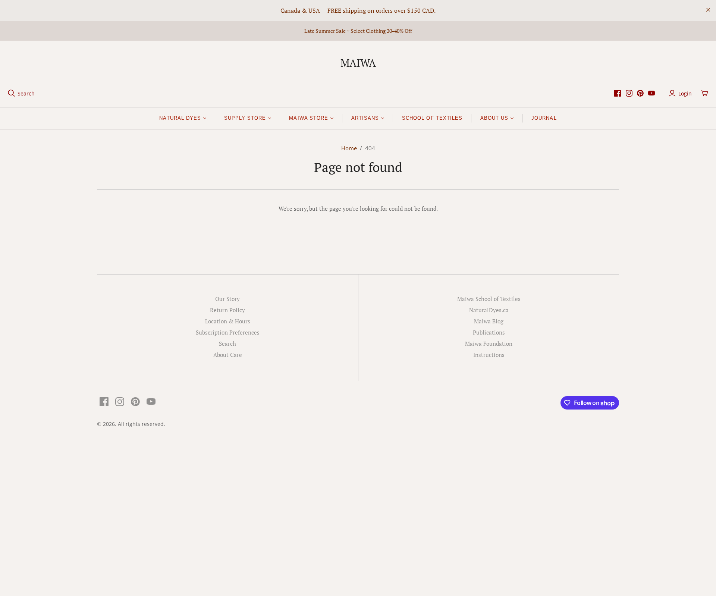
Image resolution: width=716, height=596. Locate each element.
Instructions (489, 354)
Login (685, 93)
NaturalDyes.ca (489, 310)
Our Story (227, 298)
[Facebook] (617, 93)
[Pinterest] (640, 93)
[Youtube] (651, 93)
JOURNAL (543, 118)
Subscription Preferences (228, 332)
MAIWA (358, 63)
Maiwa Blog (488, 321)
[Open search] (11, 93)
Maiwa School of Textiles (489, 298)
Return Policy (227, 310)
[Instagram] (629, 93)
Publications (489, 332)
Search (26, 93)
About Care (227, 354)
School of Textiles (432, 118)
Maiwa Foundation (488, 343)
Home (349, 148)
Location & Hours (227, 321)
